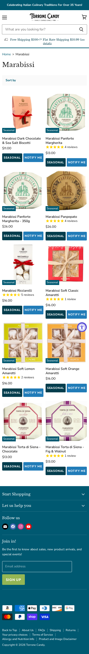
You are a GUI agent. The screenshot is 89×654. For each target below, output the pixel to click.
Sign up (13, 579)
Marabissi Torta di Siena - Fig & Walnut (65, 449)
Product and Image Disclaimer (58, 639)
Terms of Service (42, 635)
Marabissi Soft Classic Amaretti (62, 292)
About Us (27, 630)
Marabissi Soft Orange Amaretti (62, 370)
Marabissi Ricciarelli (17, 290)
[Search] (81, 29)
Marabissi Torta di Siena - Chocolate (21, 449)
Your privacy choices (14, 635)
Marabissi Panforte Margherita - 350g (16, 218)
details (47, 43)
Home (6, 54)
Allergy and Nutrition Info (18, 639)
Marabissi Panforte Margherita (60, 140)
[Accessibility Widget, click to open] (82, 327)
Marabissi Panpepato (61, 216)
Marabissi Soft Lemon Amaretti (18, 370)
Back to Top (9, 630)
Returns (71, 630)
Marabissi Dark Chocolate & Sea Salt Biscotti (21, 140)
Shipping (55, 630)
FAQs (41, 630)
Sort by (11, 80)
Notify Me (33, 157)
